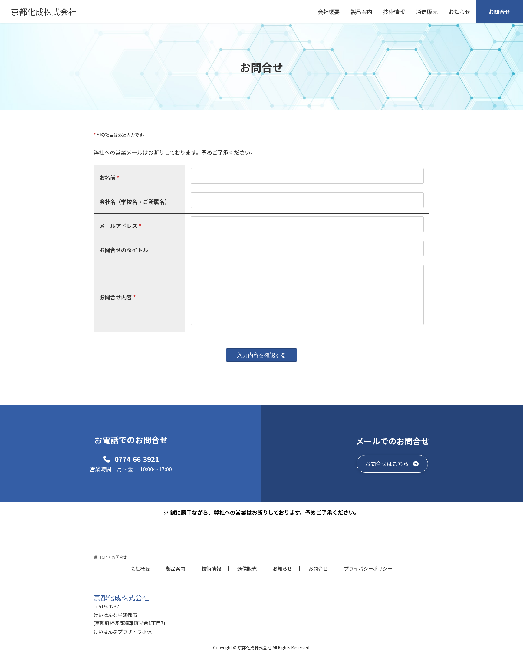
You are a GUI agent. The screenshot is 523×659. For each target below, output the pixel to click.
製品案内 (175, 568)
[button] (131, 458)
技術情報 (211, 568)
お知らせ (282, 568)
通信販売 (247, 568)
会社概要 (140, 568)
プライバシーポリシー (368, 568)
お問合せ (318, 568)
